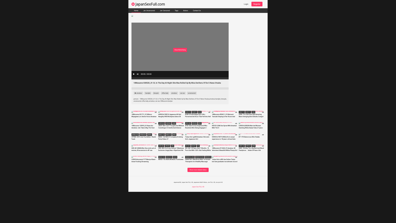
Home (136, 11)
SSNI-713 (241, 112)
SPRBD (149, 134)
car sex (182, 93)
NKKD (174, 134)
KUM (200, 112)
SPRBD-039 (135, 134)
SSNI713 (248, 112)
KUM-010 (188, 112)
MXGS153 (169, 157)
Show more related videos (198, 170)
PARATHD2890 (200, 157)
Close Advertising (180, 50)
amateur (139, 93)
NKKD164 (168, 134)
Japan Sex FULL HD (198, 187)
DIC (198, 146)
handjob (147, 93)
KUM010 (194, 112)
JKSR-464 (161, 123)
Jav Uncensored (149, 11)
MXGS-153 (162, 157)
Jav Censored (165, 11)
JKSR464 (168, 123)
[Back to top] (389, 217)
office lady (165, 93)
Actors (185, 11)
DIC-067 (188, 146)
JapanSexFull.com (150, 4)
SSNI (253, 112)
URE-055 (161, 146)
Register (256, 4)
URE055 (167, 146)
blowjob (156, 93)
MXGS (175, 157)
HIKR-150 (241, 146)
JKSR (174, 123)
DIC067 (194, 146)
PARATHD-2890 (190, 157)
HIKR (253, 146)
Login (246, 4)
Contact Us (197, 11)
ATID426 (194, 123)
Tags (176, 11)
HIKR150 (248, 146)
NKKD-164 (161, 134)
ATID (200, 123)
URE (172, 146)
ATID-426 (188, 123)
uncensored (192, 93)
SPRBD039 (143, 134)
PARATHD (208, 157)
